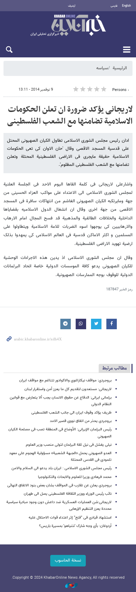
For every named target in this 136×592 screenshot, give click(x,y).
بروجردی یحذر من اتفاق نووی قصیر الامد (81, 421)
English (126, 6)
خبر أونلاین (68, 26)
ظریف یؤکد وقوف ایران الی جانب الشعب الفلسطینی (71, 413)
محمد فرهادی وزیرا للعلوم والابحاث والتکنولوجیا (75, 477)
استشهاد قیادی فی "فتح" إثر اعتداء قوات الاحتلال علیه (70, 518)
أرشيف (71, 6)
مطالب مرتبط (114, 368)
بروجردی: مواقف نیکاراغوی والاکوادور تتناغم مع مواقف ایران (65, 380)
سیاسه (102, 68)
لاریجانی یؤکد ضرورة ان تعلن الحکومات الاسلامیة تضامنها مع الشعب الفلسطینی (70, 115)
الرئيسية (120, 68)
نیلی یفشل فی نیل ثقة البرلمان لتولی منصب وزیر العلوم (69, 445)
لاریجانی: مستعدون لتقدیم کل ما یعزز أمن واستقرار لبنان (68, 389)
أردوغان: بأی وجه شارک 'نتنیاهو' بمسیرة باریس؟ (75, 526)
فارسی (114, 6)
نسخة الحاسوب (68, 560)
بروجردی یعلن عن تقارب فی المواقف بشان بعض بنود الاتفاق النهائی (59, 485)
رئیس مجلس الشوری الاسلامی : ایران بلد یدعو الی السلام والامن (62, 468)
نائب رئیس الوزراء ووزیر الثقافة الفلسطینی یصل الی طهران (68, 494)
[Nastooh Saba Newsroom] (68, 586)
